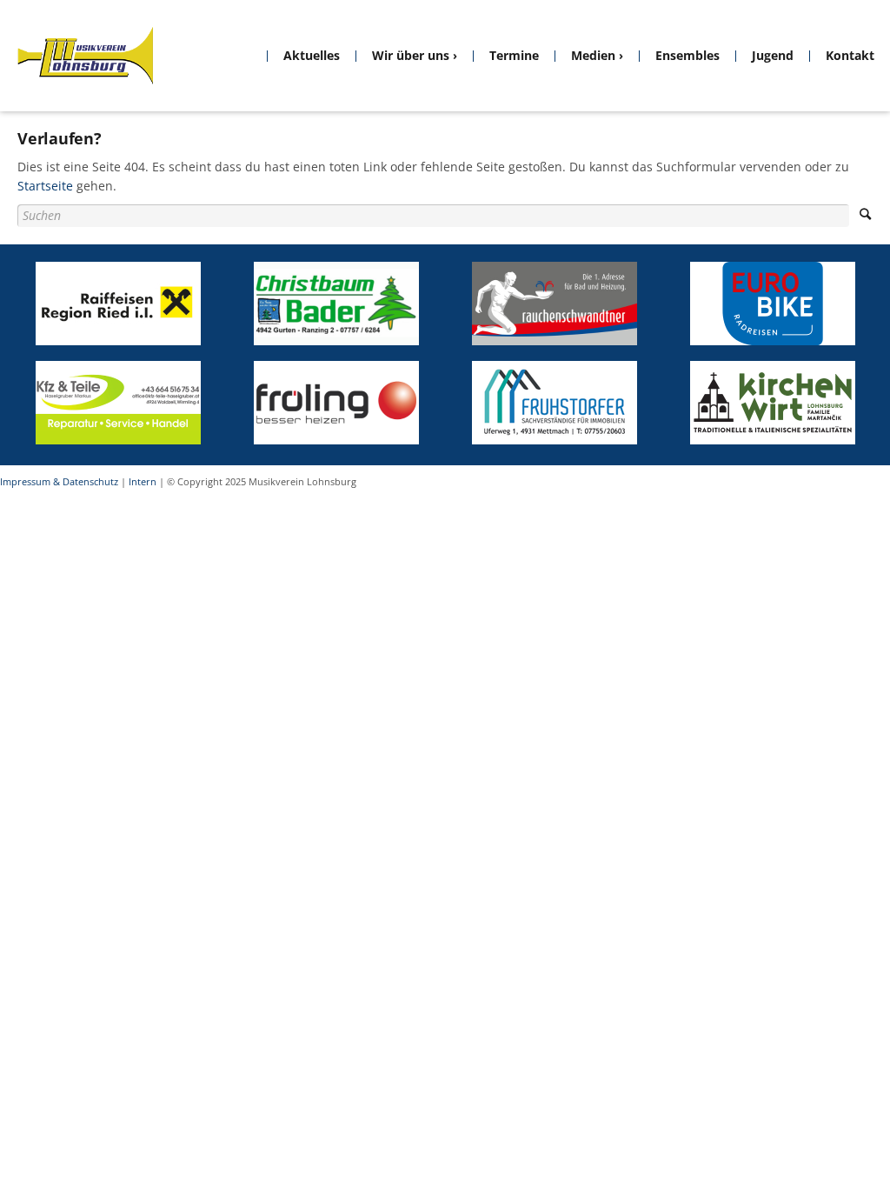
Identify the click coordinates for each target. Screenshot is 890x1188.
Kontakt (850, 55)
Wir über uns (410, 55)
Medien (593, 55)
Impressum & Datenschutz (59, 481)
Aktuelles (311, 55)
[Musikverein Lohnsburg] (85, 55)
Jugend (773, 55)
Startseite (45, 185)
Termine (514, 55)
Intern (142, 481)
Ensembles (687, 55)
